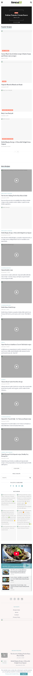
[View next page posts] (18, 152)
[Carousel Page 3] (16, 22)
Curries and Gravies (7, 110)
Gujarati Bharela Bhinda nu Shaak (11, 85)
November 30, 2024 (5, 146)
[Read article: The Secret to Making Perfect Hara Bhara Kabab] (16, 180)
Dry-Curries (5, 50)
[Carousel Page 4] (17, 22)
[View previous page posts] (15, 152)
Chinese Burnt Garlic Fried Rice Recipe (12, 382)
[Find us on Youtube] (22, 486)
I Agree (24, 674)
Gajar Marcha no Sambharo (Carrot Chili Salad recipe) (16, 345)
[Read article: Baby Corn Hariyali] (16, 100)
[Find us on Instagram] (19, 486)
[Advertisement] (16, 157)
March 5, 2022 (4, 58)
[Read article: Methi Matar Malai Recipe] (16, 292)
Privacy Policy (16, 617)
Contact (16, 615)
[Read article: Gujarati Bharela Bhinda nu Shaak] (16, 72)
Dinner (4, 81)
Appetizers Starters (7, 138)
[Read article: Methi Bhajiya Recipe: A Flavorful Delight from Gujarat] (16, 129)
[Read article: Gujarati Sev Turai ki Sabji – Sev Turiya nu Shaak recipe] (16, 404)
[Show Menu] (2, 2)
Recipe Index (16, 610)
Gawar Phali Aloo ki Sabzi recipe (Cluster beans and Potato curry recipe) (16, 55)
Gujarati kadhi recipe (7, 270)
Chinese (3, 379)
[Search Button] (31, 2)
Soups (16, 12)
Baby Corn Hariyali (7, 113)
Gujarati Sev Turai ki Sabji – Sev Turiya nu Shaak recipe (16, 419)
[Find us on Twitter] (13, 486)
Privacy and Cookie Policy (12, 674)
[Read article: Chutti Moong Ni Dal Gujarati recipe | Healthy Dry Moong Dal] (16, 439)
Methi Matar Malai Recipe (8, 307)
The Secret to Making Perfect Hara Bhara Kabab (14, 196)
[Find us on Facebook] (10, 486)
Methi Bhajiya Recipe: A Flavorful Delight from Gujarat (16, 233)
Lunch (3, 342)
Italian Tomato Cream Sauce (16, 15)
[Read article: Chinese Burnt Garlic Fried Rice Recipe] (16, 367)
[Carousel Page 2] (15, 22)
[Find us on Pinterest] (16, 486)
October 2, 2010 (4, 115)
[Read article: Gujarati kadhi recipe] (16, 255)
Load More (16, 468)
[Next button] (29, 15)
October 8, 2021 (4, 87)
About (16, 612)
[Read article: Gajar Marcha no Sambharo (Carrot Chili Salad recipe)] (16, 329)
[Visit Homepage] (16, 2)
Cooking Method (6, 305)
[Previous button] (3, 15)
